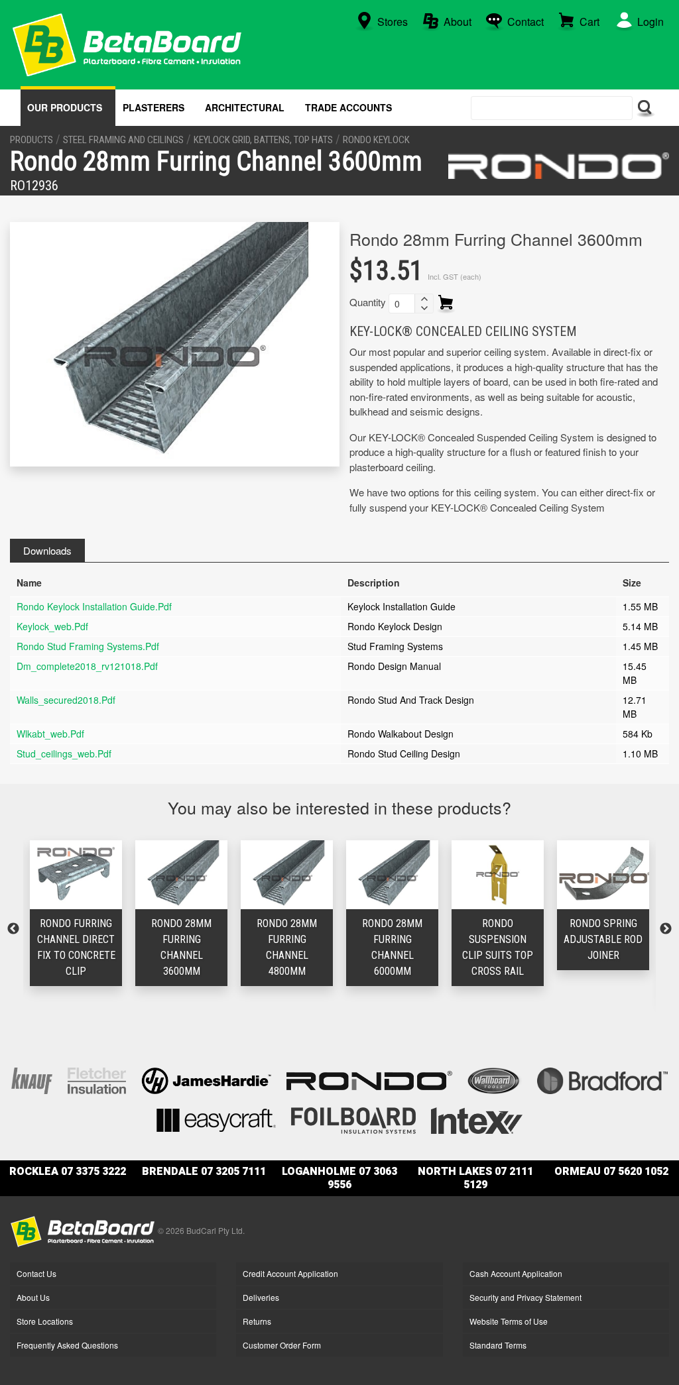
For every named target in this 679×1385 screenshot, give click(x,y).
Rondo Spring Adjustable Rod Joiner (510, 939)
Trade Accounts (348, 107)
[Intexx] (476, 1119)
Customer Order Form (282, 1345)
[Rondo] (558, 165)
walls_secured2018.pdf (66, 699)
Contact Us (36, 1273)
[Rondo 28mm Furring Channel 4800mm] (195, 874)
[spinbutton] (401, 303)
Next (665, 929)
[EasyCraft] (216, 1119)
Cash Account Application (515, 1273)
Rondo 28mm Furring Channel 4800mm (194, 947)
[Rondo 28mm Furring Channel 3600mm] (89, 874)
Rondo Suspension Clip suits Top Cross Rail (405, 947)
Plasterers (153, 107)
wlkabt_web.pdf (50, 733)
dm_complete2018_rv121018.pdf (87, 666)
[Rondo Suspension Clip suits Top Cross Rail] (405, 874)
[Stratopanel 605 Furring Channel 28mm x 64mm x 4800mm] (616, 874)
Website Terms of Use (508, 1321)
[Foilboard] (353, 1119)
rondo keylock (376, 140)
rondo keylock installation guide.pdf (94, 606)
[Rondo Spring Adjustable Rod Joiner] (511, 874)
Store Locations (45, 1321)
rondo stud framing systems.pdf (88, 646)
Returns (257, 1321)
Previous (13, 929)
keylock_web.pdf (52, 626)
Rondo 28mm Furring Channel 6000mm (300, 947)
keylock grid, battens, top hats (263, 140)
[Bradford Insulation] (602, 1079)
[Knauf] (32, 1079)
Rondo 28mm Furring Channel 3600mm (89, 947)
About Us (33, 1297)
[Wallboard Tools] (494, 1079)
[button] (423, 299)
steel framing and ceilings (123, 140)
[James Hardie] (206, 1079)
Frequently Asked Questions (67, 1345)
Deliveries (261, 1297)
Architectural (244, 107)
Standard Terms (497, 1345)
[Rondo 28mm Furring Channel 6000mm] (300, 874)
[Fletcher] (97, 1079)
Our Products (64, 107)
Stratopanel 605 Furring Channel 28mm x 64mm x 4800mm (616, 955)
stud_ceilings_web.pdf (64, 753)
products (31, 140)
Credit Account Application (290, 1273)
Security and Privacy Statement (525, 1297)
